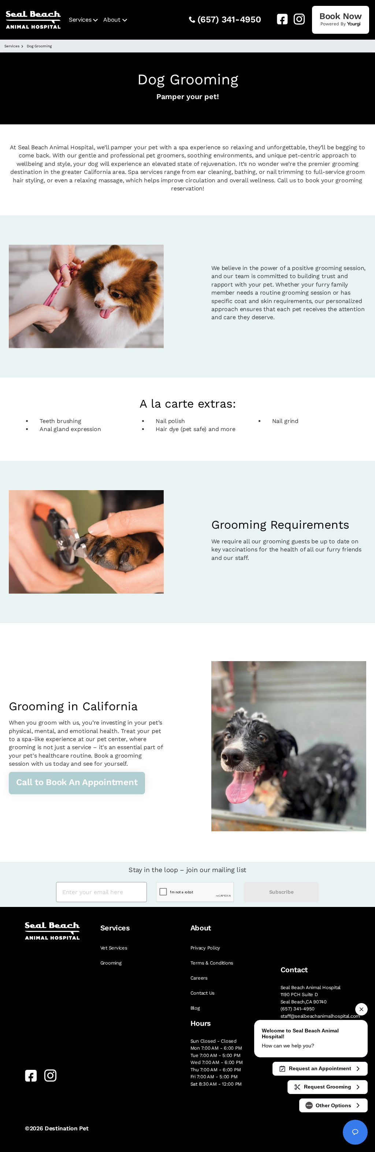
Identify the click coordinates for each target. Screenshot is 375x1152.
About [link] (111, 19)
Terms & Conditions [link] (211, 963)
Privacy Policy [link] (205, 948)
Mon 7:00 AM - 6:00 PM (216, 1048)
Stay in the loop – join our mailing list (187, 870)
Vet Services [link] (113, 948)
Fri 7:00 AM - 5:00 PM (214, 1076)
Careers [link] (199, 978)
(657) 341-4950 (229, 19)
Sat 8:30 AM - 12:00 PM (216, 1084)
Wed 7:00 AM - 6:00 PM (216, 1062)
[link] (279, 19)
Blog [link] (195, 1008)
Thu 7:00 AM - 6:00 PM (215, 1069)
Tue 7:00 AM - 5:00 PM (215, 1055)
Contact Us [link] (202, 993)
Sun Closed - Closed (213, 1041)
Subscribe (281, 892)
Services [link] (80, 19)
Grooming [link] (111, 963)
